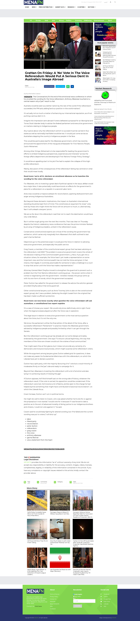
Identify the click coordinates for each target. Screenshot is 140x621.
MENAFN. (36, 617)
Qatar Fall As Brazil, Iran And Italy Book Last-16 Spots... (109, 73)
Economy (78, 20)
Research (71, 7)
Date (26, 86)
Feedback (53, 609)
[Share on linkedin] (72, 86)
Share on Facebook (49, 86)
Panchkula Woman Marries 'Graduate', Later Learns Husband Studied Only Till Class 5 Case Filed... (82, 572)
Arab (46, 20)
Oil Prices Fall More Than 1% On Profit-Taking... (108, 67)
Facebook (106, 594)
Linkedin (106, 604)
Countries (81, 7)
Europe (38, 20)
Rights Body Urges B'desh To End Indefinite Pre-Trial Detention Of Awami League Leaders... (36, 572)
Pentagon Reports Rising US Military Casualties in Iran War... (60, 513)
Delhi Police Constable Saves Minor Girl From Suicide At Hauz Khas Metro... (36, 514)
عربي (106, 2)
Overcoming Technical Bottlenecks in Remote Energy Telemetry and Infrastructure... (104, 118)
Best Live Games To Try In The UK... (103, 109)
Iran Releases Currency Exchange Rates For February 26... (109, 61)
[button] (110, 2)
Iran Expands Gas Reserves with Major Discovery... (60, 570)
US (29, 20)
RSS (104, 606)
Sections (91, 7)
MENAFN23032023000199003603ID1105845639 (44, 449)
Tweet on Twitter (60, 86)
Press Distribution (45, 7)
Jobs (51, 606)
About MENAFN (54, 604)
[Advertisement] (70, 13)
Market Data (59, 7)
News (34, 7)
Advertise (52, 601)
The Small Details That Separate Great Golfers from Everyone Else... (104, 122)
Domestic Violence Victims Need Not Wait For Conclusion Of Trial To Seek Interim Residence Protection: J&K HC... (83, 515)
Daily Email (106, 601)
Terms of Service (54, 594)
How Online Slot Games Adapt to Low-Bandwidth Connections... (104, 112)
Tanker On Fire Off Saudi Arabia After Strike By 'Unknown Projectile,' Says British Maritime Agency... (83, 543)
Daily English (78, 594)
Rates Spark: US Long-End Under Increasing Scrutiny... (109, 79)
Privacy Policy (54, 596)
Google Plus (107, 599)
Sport (109, 20)
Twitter (105, 596)
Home (27, 7)
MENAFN (28, 97)
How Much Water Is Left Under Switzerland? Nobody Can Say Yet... (60, 542)
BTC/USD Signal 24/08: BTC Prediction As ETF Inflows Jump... (109, 47)
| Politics (68, 20)
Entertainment (96, 20)
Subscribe (77, 606)
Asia (53, 20)
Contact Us (53, 599)
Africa (61, 20)
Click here (38, 606)
